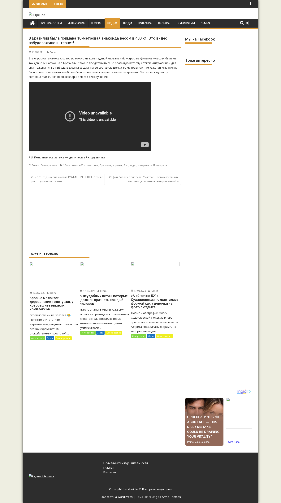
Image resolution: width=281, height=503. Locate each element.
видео (133, 165)
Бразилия (105, 165)
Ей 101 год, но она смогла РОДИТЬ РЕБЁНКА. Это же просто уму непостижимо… (66, 179)
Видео (112, 23)
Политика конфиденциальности (125, 463)
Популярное (160, 165)
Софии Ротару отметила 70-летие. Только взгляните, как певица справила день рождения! (144, 179)
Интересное (76, 23)
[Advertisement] (105, 218)
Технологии (185, 23)
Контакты (109, 472)
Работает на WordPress (116, 497)
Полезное (145, 23)
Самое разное (49, 165)
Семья (205, 23)
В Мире (96, 23)
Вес (126, 165)
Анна (53, 52)
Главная (108, 467)
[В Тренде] (32, 23)
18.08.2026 (38, 292)
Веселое (164, 23)
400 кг (82, 165)
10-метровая (70, 165)
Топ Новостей (51, 23)
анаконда (92, 165)
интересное (145, 165)
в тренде (118, 165)
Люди (127, 23)
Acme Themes (171, 497)
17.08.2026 (139, 290)
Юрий (53, 292)
